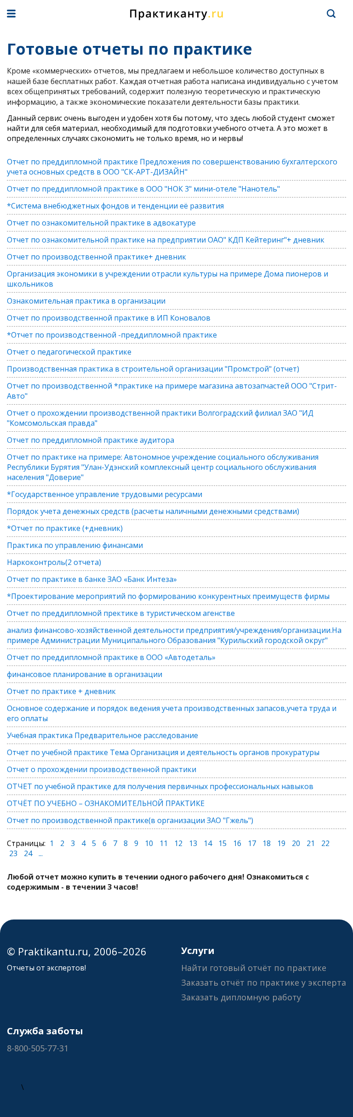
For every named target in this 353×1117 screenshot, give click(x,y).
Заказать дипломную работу (241, 997)
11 (163, 843)
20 (296, 843)
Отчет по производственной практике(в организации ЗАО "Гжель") (130, 820)
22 (325, 843)
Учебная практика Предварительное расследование (102, 735)
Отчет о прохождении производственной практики (101, 769)
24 (28, 853)
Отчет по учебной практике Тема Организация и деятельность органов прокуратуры (163, 752)
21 (311, 843)
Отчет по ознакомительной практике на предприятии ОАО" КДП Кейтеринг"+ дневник (166, 240)
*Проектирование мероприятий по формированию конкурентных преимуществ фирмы (168, 596)
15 (222, 843)
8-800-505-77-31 (37, 1048)
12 (178, 843)
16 (237, 843)
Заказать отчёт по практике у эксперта (263, 982)
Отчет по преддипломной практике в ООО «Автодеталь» (111, 657)
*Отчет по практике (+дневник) (65, 528)
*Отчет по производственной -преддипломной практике (112, 335)
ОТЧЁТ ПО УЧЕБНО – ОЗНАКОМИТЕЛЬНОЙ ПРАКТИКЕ (106, 803)
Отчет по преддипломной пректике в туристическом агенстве (121, 613)
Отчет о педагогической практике (69, 352)
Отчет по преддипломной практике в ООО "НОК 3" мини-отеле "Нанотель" (143, 189)
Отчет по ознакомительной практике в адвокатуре (101, 223)
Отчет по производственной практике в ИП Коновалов (109, 318)
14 (208, 843)
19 (281, 843)
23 (13, 853)
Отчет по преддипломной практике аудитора (90, 440)
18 (266, 843)
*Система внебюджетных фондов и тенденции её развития (115, 206)
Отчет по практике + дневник (61, 691)
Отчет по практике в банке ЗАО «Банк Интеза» (92, 579)
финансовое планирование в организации (84, 674)
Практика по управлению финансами (75, 545)
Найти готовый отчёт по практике (253, 967)
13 (193, 843)
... (41, 853)
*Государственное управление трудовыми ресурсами (104, 494)
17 (252, 843)
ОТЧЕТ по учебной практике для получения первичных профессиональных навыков (160, 786)
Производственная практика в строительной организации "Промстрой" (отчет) (153, 369)
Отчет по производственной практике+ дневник (96, 257)
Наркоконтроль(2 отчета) (54, 562)
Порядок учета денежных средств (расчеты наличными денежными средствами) (153, 511)
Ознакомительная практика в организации (86, 301)
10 (149, 843)
